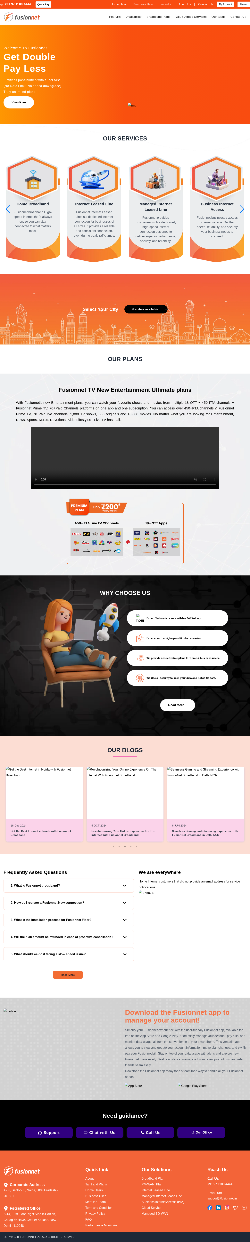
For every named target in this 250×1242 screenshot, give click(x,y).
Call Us (153, 1132)
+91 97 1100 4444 (18, 4)
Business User (143, 4)
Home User (118, 4)
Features (115, 16)
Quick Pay (43, 4)
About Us (185, 4)
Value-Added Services (191, 16)
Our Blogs (219, 16)
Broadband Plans (158, 16)
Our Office (204, 1132)
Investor (166, 4)
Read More (68, 974)
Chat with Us (102, 1132)
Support (52, 1132)
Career (243, 4)
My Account (225, 4)
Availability (134, 16)
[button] (8, 209)
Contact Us (205, 4)
